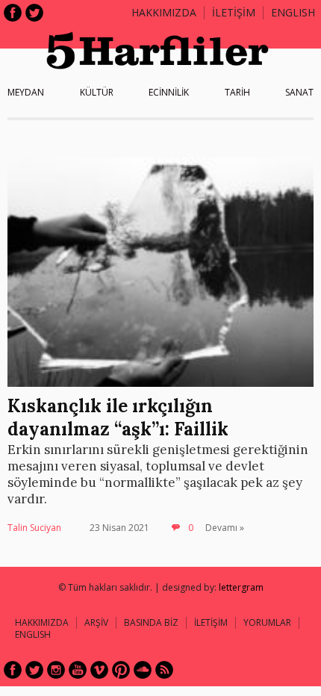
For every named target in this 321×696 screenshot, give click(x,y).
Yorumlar (267, 622)
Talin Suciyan (34, 527)
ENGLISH (293, 12)
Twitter (34, 13)
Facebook (13, 13)
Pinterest (121, 670)
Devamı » (224, 527)
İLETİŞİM (233, 12)
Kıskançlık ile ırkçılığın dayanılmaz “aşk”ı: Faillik (117, 417)
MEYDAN (25, 92)
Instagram (56, 670)
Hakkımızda (163, 12)
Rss (164, 670)
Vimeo (99, 670)
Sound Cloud (143, 670)
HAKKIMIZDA (42, 622)
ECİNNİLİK (169, 92)
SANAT (299, 92)
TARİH (237, 92)
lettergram (241, 587)
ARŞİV (96, 622)
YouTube (78, 670)
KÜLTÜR (96, 92)
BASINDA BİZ (151, 622)
